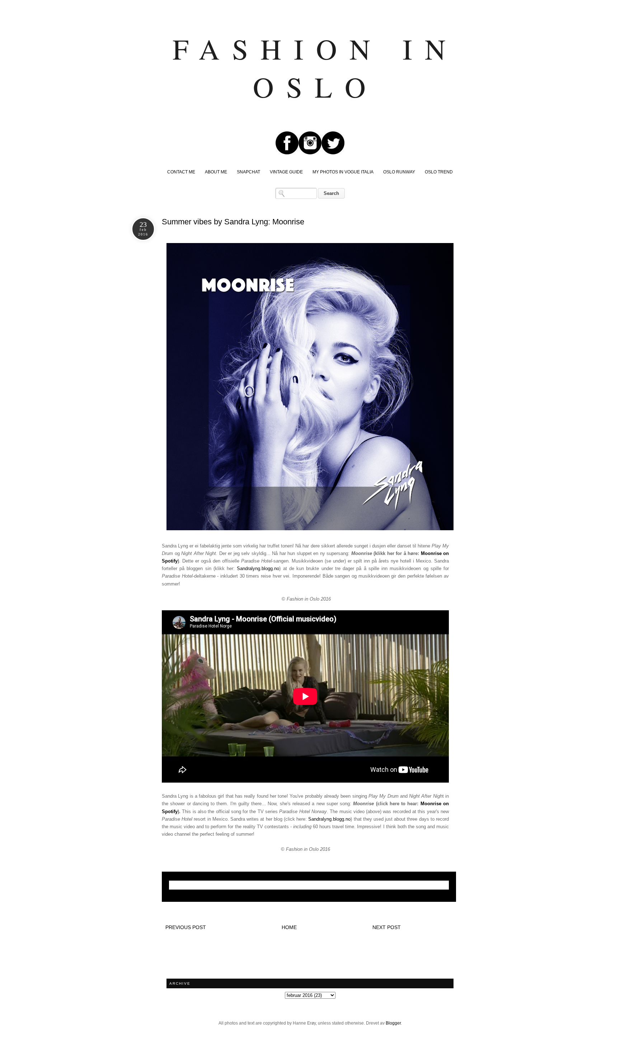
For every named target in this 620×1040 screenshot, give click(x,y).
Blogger (393, 1023)
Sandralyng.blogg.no (258, 568)
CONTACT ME (181, 171)
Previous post (185, 927)
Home (289, 927)
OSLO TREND (439, 171)
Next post (386, 927)
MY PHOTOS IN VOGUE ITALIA (343, 171)
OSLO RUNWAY (399, 171)
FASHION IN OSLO (315, 67)
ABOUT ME (216, 171)
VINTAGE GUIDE (286, 171)
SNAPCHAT (248, 171)
